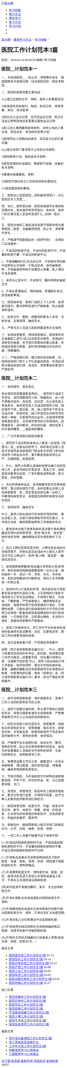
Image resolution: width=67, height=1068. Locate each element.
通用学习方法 (22, 39)
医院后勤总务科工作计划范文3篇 (30, 979)
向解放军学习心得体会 (24, 1050)
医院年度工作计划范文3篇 (26, 975)
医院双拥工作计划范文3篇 (26, 1008)
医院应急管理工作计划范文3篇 (29, 1024)
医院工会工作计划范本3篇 (26, 971)
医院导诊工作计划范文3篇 (26, 1004)
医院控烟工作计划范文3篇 (26, 982)
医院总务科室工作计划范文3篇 (29, 963)
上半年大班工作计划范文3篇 (27, 1046)
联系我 (15, 1061)
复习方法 (15, 22)
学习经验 (15, 10)
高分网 (5, 39)
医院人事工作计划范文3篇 (26, 1016)
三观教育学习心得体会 (24, 1054)
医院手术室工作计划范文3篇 (27, 1020)
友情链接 (52, 1061)
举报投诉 (39, 1061)
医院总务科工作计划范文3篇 (27, 1000)
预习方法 (15, 14)
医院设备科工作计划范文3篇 (27, 996)
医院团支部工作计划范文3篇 (27, 955)
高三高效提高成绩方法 (24, 1042)
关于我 (5, 1061)
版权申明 (27, 1061)
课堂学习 (15, 18)
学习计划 (15, 26)
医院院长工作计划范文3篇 (26, 959)
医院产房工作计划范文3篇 (26, 967)
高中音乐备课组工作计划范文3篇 (30, 1038)
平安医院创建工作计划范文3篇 (29, 1012)
